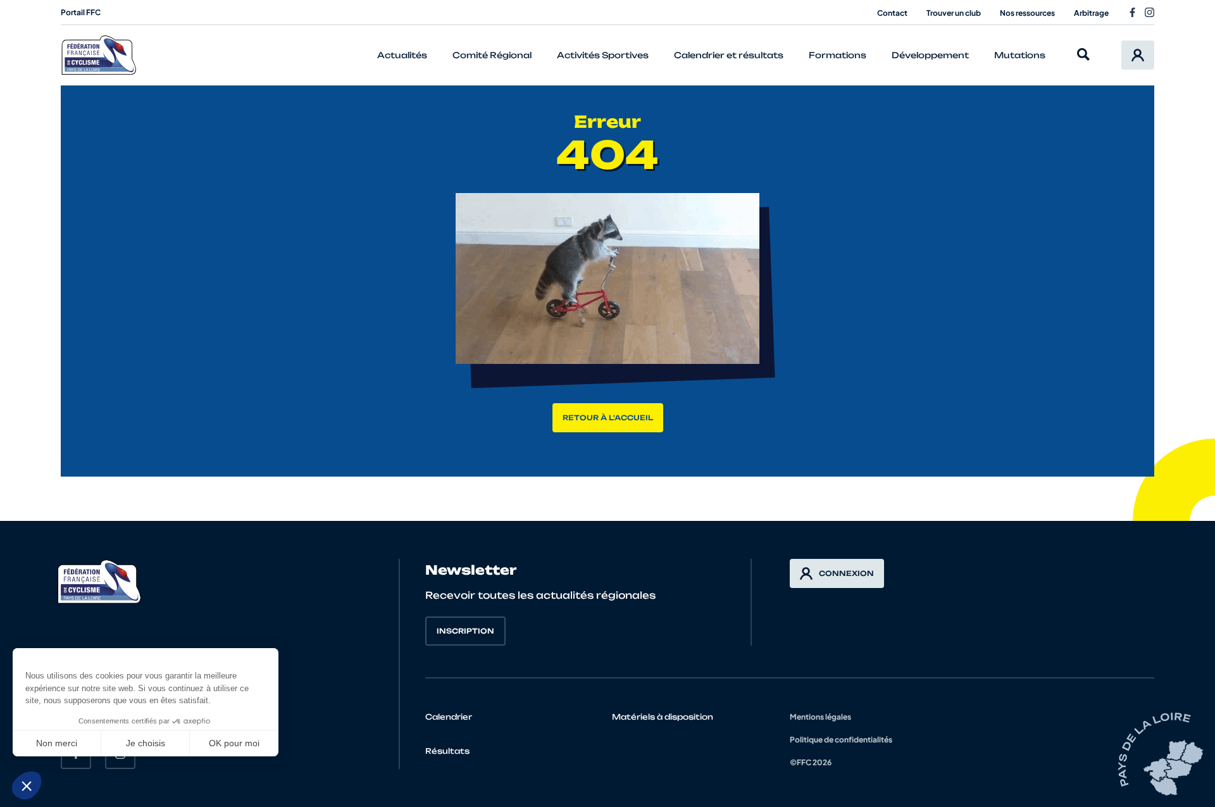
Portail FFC (81, 12)
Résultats (447, 751)
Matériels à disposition (662, 717)
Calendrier (448, 717)
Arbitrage (1091, 13)
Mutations (1019, 55)
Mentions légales (820, 717)
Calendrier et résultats (728, 55)
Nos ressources (1027, 13)
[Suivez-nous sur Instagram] (1149, 12)
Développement (930, 55)
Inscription (465, 631)
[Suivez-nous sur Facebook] (1132, 12)
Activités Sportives (603, 55)
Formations (837, 55)
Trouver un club (953, 13)
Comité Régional (492, 55)
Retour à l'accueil (608, 417)
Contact (892, 13)
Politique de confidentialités (841, 739)
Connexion (846, 573)
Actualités (402, 55)
